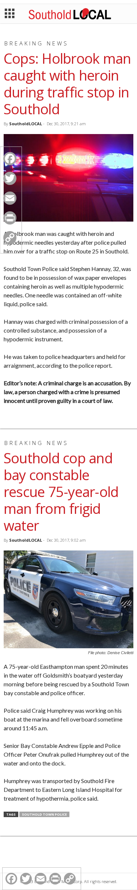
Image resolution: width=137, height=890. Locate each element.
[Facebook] (10, 159)
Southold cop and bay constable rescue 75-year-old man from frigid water (61, 491)
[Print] (10, 218)
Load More (68, 856)
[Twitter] (10, 178)
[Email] (10, 198)
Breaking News (36, 43)
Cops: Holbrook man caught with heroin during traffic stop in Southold (67, 83)
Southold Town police (44, 814)
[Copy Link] (10, 238)
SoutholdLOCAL (25, 123)
